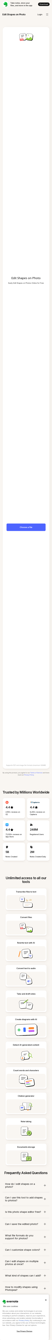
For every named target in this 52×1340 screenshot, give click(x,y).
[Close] (45, 1300)
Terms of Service (36, 773)
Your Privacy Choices (24, 1331)
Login (39, 14)
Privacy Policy (29, 775)
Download (44, 4)
